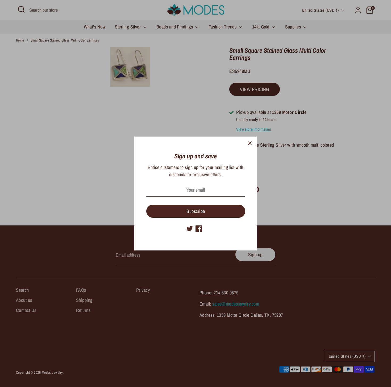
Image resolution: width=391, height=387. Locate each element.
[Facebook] (199, 228)
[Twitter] (189, 228)
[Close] (250, 143)
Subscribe (195, 211)
